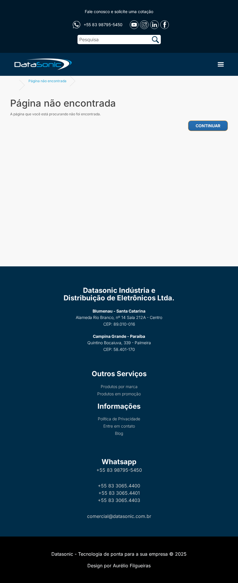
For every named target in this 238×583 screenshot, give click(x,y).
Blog (119, 433)
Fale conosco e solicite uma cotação (119, 11)
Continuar (208, 125)
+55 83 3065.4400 (119, 486)
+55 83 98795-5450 (119, 470)
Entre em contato (119, 426)
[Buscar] (155, 39)
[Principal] (42, 63)
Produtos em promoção (119, 393)
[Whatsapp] (76, 24)
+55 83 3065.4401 (119, 493)
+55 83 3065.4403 (119, 500)
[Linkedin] (154, 24)
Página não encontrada (47, 81)
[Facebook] (164, 24)
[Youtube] (134, 24)
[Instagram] (144, 24)
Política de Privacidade (119, 418)
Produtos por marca (119, 386)
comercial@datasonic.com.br (119, 516)
